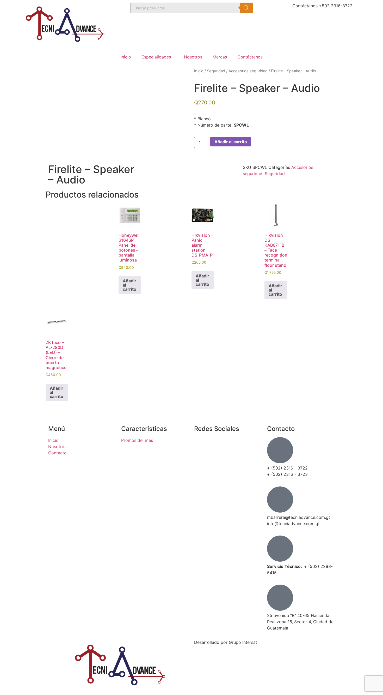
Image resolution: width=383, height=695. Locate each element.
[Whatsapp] (200, 472)
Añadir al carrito (230, 141)
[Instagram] (200, 458)
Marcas (220, 57)
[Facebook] (200, 443)
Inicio (126, 57)
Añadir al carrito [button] (129, 285)
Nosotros (193, 57)
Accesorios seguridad (248, 71)
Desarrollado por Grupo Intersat (225, 642)
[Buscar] (246, 8)
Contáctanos (250, 57)
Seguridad (216, 71)
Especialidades (156, 57)
